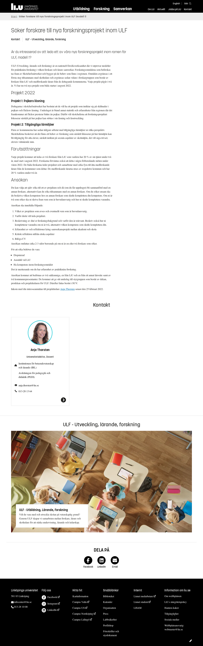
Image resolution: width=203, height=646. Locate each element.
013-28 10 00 (21, 606)
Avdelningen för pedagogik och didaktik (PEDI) (34, 375)
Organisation (109, 607)
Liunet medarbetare (143, 596)
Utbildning (81, 8)
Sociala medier (171, 619)
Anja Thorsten (67, 289)
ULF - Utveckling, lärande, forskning (45, 39)
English (176, 3)
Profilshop (108, 625)
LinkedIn (52, 609)
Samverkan (122, 8)
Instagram (52, 603)
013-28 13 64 (25, 391)
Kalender (107, 602)
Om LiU (151, 9)
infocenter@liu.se (23, 602)
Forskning (102, 8)
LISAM (137, 607)
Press (105, 613)
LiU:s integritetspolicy (175, 602)
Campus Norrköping (82, 613)
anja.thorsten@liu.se (29, 385)
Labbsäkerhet (110, 619)
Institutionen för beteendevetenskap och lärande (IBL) (36, 365)
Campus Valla (79, 602)
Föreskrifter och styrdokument (111, 633)
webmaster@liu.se (173, 629)
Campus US (78, 607)
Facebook (52, 597)
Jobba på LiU (174, 9)
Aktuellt (161, 9)
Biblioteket (108, 596)
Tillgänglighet (171, 613)
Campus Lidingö (80, 619)
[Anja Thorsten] (40, 399)
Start (14, 16)
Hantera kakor (171, 607)
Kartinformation (80, 596)
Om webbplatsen (172, 596)
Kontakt (188, 9)
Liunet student (141, 602)
